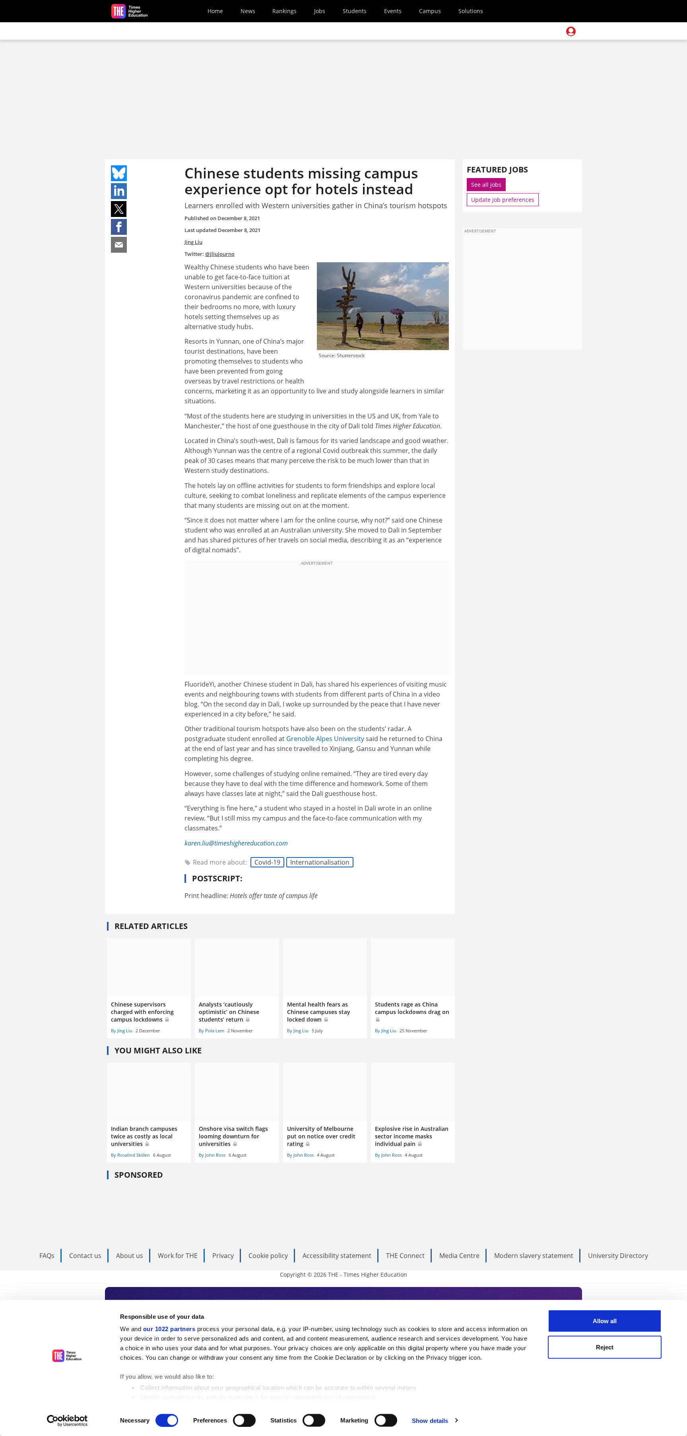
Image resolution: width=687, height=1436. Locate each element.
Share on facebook (119, 227)
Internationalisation (319, 862)
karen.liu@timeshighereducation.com (236, 843)
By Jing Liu (121, 1030)
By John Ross (212, 1155)
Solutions (470, 11)
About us (129, 1255)
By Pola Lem (211, 1030)
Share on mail (119, 245)
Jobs (319, 11)
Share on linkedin (119, 191)
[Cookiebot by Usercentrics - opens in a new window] (67, 1420)
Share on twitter (119, 209)
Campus (430, 11)
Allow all (605, 1321)
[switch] (244, 1420)
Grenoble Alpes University (325, 738)
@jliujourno (220, 253)
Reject (604, 1346)
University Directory (618, 1255)
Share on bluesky (119, 173)
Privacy (223, 1255)
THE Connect (405, 1255)
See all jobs (486, 184)
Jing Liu (193, 242)
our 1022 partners (169, 1329)
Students (355, 11)
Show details (430, 1420)
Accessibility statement (337, 1255)
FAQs (46, 1255)
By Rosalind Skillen (130, 1155)
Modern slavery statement (533, 1255)
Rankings (284, 11)
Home (215, 11)
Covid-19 (267, 862)
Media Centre (459, 1255)
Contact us (85, 1255)
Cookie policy (268, 1255)
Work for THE (178, 1255)
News (248, 11)
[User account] (571, 31)
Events (393, 11)
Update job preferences (502, 199)
